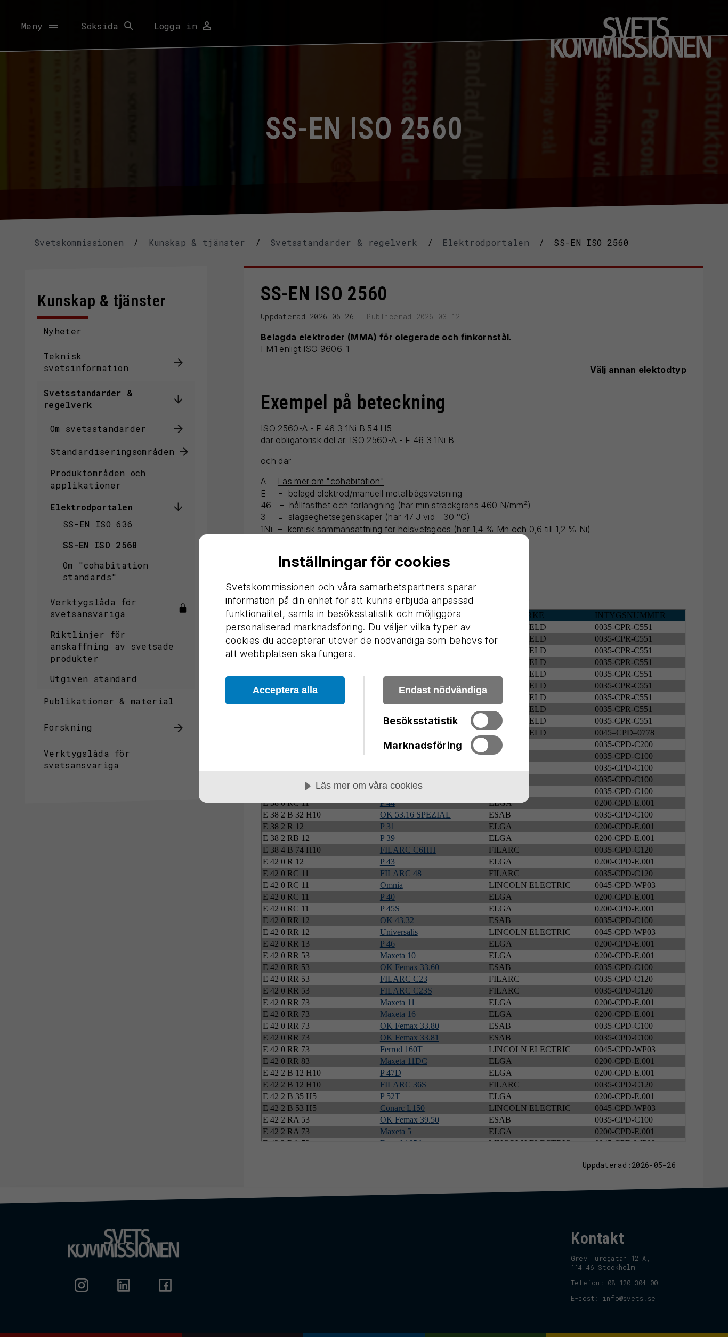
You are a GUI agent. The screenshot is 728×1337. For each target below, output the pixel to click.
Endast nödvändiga (443, 690)
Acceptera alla (285, 690)
